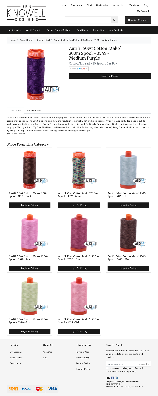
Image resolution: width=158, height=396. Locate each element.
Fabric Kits (98, 30)
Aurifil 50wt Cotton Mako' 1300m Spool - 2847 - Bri (128, 195)
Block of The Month (97, 5)
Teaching (134, 5)
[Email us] (108, 378)
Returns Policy (83, 363)
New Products (116, 30)
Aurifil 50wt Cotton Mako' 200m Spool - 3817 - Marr (78, 195)
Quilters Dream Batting (58, 30)
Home (63, 5)
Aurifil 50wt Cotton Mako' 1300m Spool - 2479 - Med (29, 258)
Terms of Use (82, 351)
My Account (143, 11)
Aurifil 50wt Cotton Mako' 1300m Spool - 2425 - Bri (78, 321)
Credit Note (82, 30)
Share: (73, 68)
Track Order (16, 357)
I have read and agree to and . (124, 370)
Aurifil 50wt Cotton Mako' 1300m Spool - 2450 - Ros (78, 258)
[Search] (114, 19)
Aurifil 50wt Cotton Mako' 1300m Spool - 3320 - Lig (29, 321)
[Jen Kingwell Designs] (26, 12)
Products (75, 5)
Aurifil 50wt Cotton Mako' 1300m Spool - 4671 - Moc (128, 258)
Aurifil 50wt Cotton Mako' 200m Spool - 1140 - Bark (28, 195)
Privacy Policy (82, 357)
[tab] (15, 111)
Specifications (34, 110)
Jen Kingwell (13, 30)
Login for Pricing (110, 76)
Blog (146, 5)
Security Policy (83, 369)
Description (15, 110)
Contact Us (15, 363)
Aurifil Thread (33, 30)
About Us (118, 5)
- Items (138, 20)
